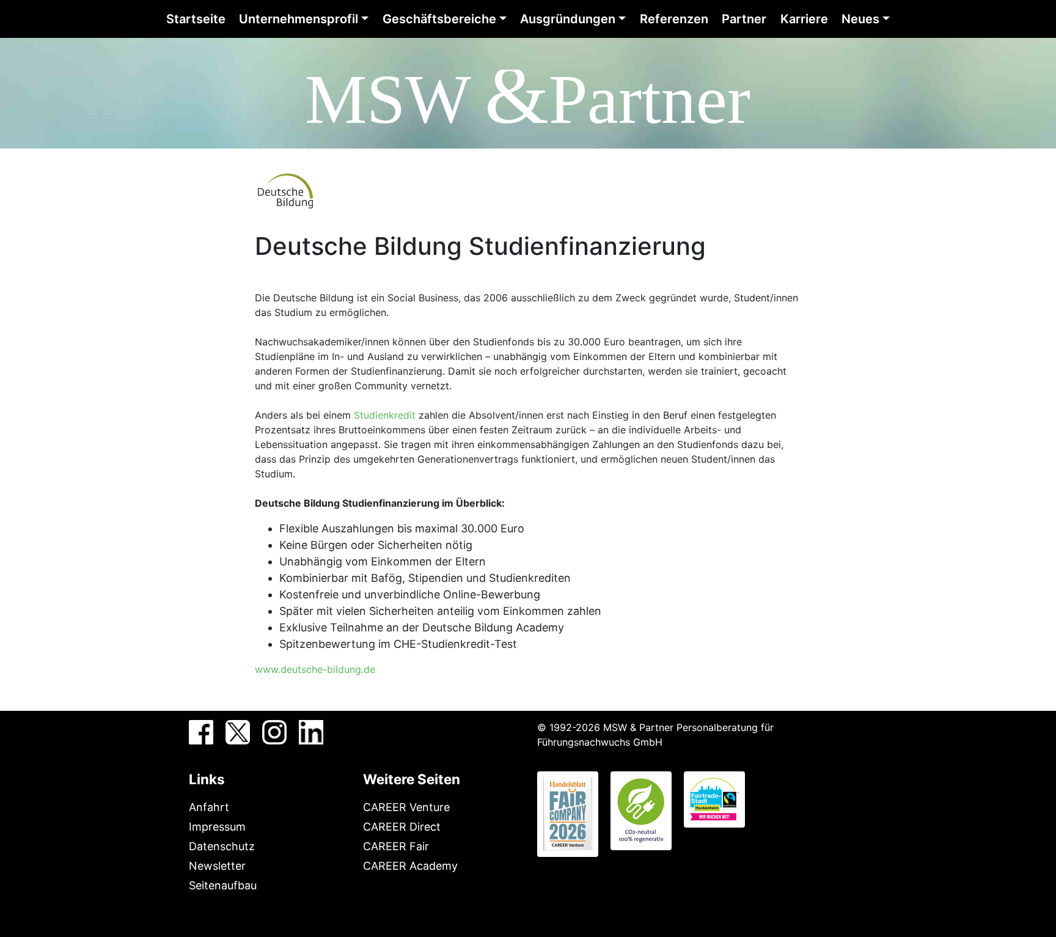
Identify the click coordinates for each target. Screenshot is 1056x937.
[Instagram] (274, 732)
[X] (238, 732)
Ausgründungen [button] (567, 19)
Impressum (217, 826)
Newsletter (217, 865)
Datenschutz (222, 846)
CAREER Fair (396, 846)
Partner (744, 19)
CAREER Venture (406, 807)
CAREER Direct (402, 826)
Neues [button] (860, 19)
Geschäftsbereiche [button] (439, 19)
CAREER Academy (410, 865)
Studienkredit (385, 415)
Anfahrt (209, 807)
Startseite (196, 19)
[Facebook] (201, 732)
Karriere (804, 19)
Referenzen (674, 19)
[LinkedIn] (311, 732)
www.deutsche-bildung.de (315, 669)
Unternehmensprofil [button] (298, 19)
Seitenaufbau (223, 885)
